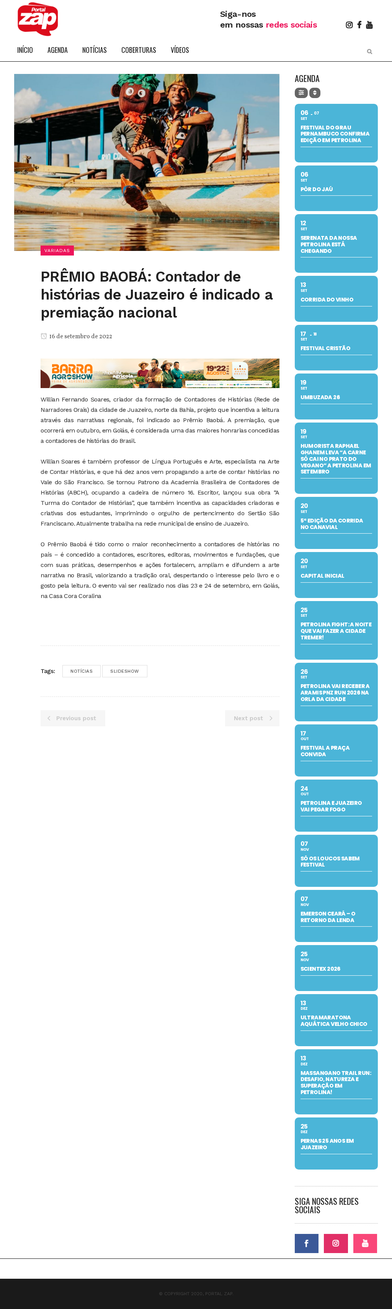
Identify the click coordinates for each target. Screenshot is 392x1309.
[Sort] (314, 93)
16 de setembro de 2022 (80, 337)
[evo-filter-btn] (301, 93)
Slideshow (124, 671)
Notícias (81, 671)
